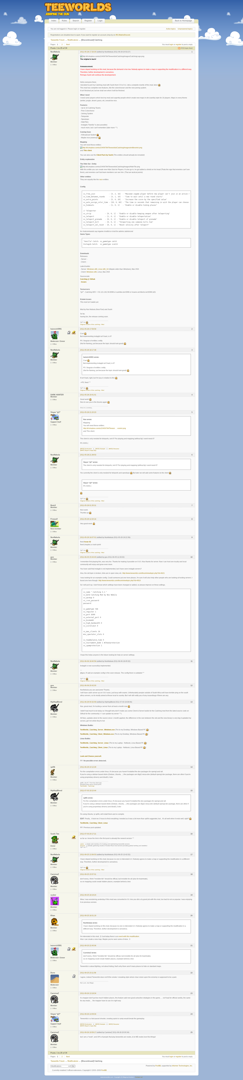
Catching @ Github (87, 279)
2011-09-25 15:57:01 (88, 874)
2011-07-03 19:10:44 (88, 791)
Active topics (171, 29)
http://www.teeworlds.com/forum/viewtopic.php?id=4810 (119, 580)
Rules (64, 20)
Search (76, 20)
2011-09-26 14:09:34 (88, 1014)
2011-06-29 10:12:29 (88, 767)
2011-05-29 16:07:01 (88, 537)
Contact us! (139, 1077)
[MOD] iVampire (100, 448)
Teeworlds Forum (58, 40)
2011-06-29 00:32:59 (88, 702)
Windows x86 (92, 269)
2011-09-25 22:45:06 (88, 946)
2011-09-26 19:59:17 (88, 1032)
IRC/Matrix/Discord (123, 35)
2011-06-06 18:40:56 (88, 661)
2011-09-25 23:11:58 (88, 973)
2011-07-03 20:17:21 (88, 834)
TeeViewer (83, 786)
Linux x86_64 (103, 269)
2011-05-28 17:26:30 (88, 52)
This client (88, 150)
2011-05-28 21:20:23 (88, 412)
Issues (83, 282)
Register (88, 20)
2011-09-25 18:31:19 (88, 916)
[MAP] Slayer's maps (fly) (88, 450)
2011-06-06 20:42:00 (88, 685)
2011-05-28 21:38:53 (88, 455)
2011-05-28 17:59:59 (88, 329)
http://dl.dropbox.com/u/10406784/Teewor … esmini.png (104, 428)
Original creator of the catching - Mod (92, 324)
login (171, 45)
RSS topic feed (187, 48)
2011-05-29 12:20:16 (88, 519)
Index (53, 20)
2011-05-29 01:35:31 (88, 505)
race (101, 179)
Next (68, 45)
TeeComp (91, 786)
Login (100, 20)
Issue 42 (87, 542)
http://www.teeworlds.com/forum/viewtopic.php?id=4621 (143, 573)
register (178, 45)
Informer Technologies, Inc (182, 1066)
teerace (82, 845)
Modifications (73, 40)
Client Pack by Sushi (104, 155)
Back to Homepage (183, 20)
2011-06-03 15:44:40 (88, 557)
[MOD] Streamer (114, 448)
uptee (82, 844)
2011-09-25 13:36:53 (88, 855)
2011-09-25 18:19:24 (88, 895)
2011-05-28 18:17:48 (88, 350)
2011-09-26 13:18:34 (88, 993)
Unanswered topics (185, 29)
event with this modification (129, 936)
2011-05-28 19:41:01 (88, 395)
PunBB (158, 1066)
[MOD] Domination (86, 448)
